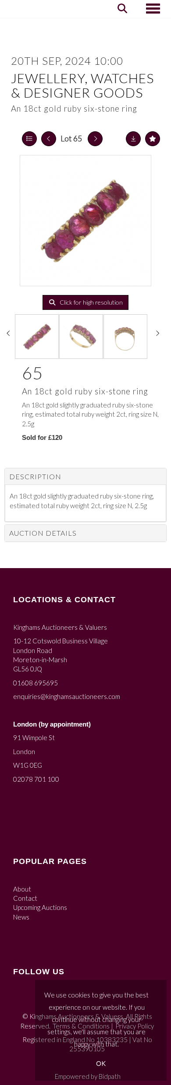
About (22, 889)
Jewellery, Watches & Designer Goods (82, 85)
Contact (25, 898)
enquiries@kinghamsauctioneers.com (66, 696)
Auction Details (43, 533)
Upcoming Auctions (40, 907)
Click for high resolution (90, 302)
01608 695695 (35, 683)
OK (101, 1063)
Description (35, 476)
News (21, 917)
